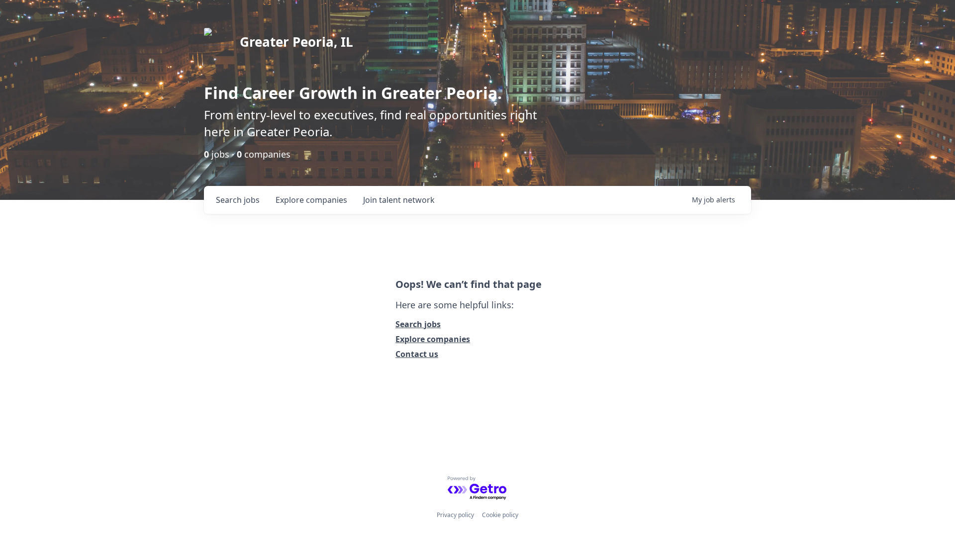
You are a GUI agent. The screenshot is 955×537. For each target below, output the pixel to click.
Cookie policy (500, 515)
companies (311, 199)
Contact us (416, 354)
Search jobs (418, 324)
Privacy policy (455, 515)
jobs (238, 199)
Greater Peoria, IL (296, 42)
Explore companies (432, 339)
